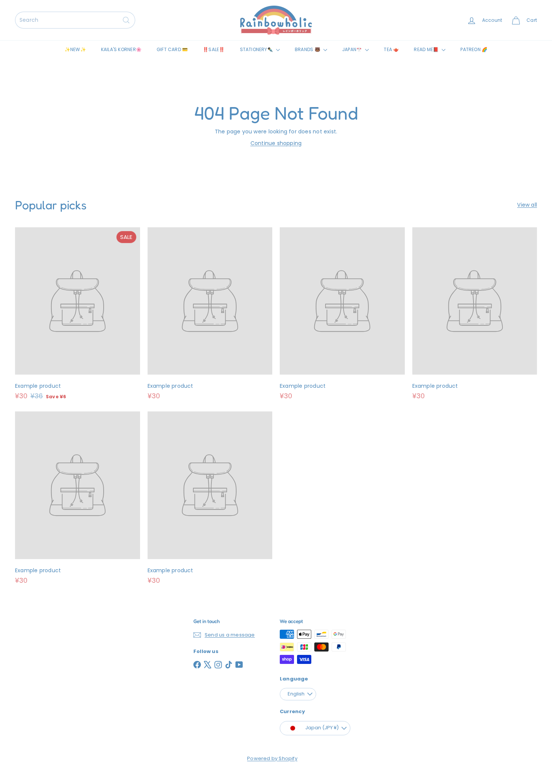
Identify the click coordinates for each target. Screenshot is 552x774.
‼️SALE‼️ (214, 49)
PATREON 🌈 (473, 49)
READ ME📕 (427, 49)
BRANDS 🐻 (308, 49)
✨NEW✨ (75, 49)
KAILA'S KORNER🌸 (121, 49)
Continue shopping (276, 143)
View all (527, 205)
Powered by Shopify (272, 758)
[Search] (126, 20)
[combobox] (75, 20)
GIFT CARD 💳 (172, 49)
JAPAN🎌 (352, 49)
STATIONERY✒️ (257, 49)
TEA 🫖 (391, 49)
